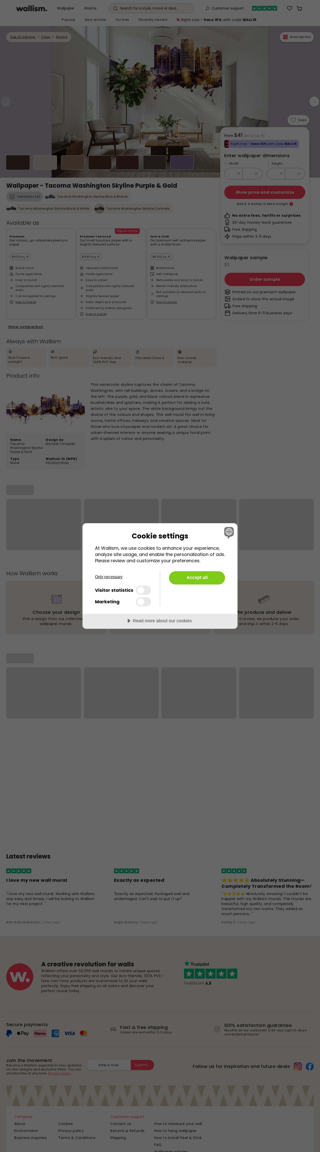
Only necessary (108, 577)
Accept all (197, 577)
